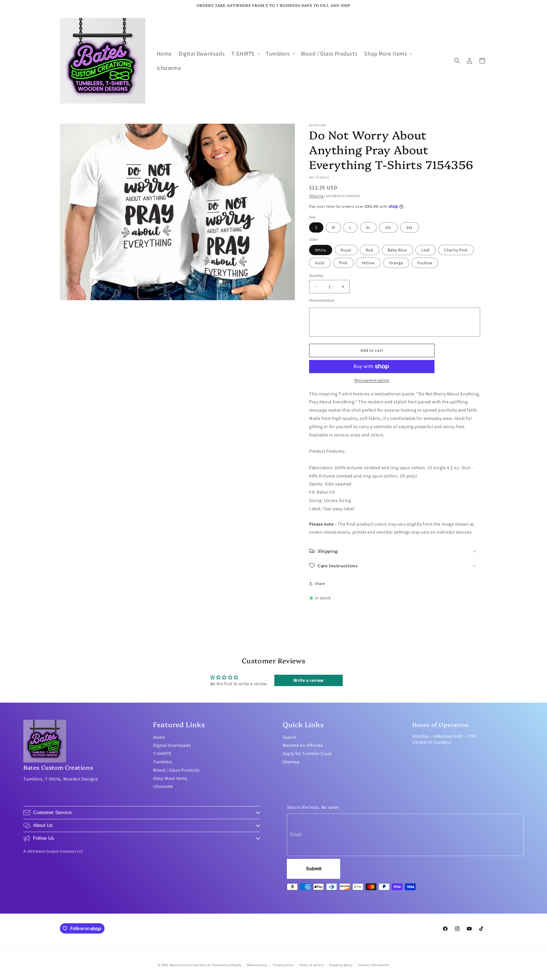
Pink (343, 262)
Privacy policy (283, 965)
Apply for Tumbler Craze (307, 754)
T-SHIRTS (162, 754)
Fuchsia (424, 262)
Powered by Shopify (227, 965)
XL (368, 227)
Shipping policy (341, 965)
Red (369, 250)
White (320, 250)
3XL (409, 227)
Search (290, 737)
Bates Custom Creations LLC (191, 965)
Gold (319, 262)
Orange (396, 262)
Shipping (316, 196)
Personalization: (322, 300)
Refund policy (257, 965)
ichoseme (163, 786)
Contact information (373, 965)
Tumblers (162, 762)
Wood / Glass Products (176, 770)
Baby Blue (397, 250)
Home (159, 737)
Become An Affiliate (303, 745)
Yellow (368, 262)
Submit (313, 868)
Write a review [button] (308, 680)
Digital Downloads (172, 745)
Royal (346, 250)
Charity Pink (456, 250)
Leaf (425, 250)
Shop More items (170, 778)
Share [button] (320, 583)
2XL (388, 227)
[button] (245, 53)
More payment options (371, 380)
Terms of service (311, 965)
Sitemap (291, 762)
